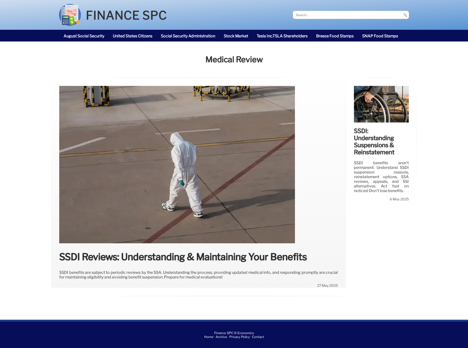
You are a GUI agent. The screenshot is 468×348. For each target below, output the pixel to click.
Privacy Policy (239, 337)
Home (209, 337)
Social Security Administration (188, 36)
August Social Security (84, 36)
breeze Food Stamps (335, 36)
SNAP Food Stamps (380, 36)
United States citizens (132, 36)
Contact (258, 337)
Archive (221, 337)
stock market (236, 36)
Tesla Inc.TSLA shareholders (282, 36)
